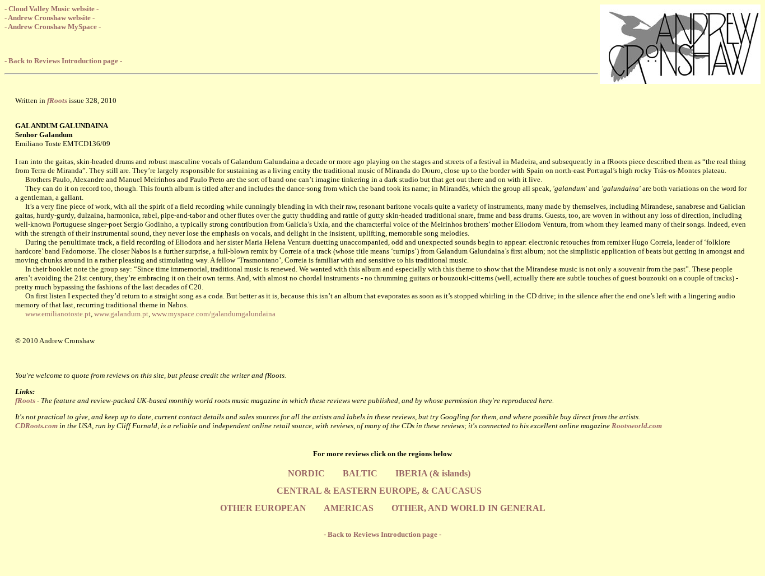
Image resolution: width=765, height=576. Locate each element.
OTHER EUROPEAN (263, 508)
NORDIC (306, 473)
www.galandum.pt (121, 314)
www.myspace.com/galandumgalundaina (214, 314)
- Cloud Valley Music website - (51, 8)
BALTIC (360, 473)
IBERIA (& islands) (432, 473)
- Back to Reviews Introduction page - (63, 61)
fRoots (25, 400)
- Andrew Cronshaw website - (49, 17)
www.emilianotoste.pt (58, 314)
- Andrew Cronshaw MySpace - (52, 26)
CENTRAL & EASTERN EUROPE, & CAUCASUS (379, 490)
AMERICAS (349, 508)
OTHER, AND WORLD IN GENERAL (468, 508)
